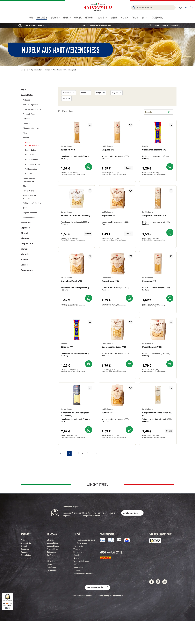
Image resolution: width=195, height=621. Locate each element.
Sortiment (26, 534)
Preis (65, 98)
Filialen (24, 259)
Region (115, 92)
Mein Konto (78, 546)
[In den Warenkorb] (88, 166)
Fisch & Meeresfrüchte (32, 109)
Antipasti (26, 100)
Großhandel (51, 555)
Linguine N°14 (67, 347)
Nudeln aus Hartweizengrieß (31, 143)
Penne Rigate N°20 (110, 281)
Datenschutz (78, 567)
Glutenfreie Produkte (31, 128)
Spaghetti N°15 (68, 150)
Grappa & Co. (27, 243)
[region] (97, 25)
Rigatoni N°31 (108, 215)
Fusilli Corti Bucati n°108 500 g (75, 215)
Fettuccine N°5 (149, 281)
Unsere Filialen (53, 543)
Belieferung (51, 567)
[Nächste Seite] (92, 453)
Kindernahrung (29, 217)
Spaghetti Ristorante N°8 (154, 150)
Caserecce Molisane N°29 (114, 347)
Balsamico (26, 222)
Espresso (25, 228)
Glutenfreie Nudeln (32, 164)
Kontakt (76, 555)
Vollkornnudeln (31, 169)
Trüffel (25, 208)
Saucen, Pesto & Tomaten (29, 197)
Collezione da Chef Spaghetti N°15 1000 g (75, 414)
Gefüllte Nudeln (31, 159)
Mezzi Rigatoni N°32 (151, 347)
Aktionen (25, 238)
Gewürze (26, 123)
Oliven (25, 186)
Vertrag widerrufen (95, 587)
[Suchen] (133, 7)
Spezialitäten (27, 95)
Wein (23, 89)
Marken (24, 249)
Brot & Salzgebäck (30, 105)
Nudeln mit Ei (30, 155)
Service (76, 534)
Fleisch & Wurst (29, 114)
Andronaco (52, 534)
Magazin (25, 254)
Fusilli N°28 (107, 412)
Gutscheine (51, 552)
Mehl (25, 133)
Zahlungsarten (79, 552)
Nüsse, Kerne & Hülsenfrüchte (29, 179)
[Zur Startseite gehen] (97, 7)
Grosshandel (27, 270)
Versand (76, 549)
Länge (99, 92)
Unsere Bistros (53, 546)
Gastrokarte (51, 570)
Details (128, 168)
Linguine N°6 (108, 150)
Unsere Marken (27, 558)
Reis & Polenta (29, 191)
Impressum (77, 570)
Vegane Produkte (30, 213)
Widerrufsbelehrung (81, 561)
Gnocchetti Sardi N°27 (71, 281)
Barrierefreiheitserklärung (83, 573)
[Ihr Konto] (186, 7)
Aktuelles (51, 561)
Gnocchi (28, 174)
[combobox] (156, 7)
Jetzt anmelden (130, 513)
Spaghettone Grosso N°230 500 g (157, 414)
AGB (75, 564)
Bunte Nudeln (30, 150)
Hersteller (67, 92)
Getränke (26, 119)
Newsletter (77, 558)
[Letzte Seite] (96, 453)
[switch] (7, 608)
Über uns (50, 540)
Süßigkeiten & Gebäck (32, 203)
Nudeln (26, 138)
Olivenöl (25, 233)
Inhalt (83, 92)
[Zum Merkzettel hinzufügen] (90, 125)
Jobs (49, 558)
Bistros (24, 265)
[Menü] (11, 594)
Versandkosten (80, 174)
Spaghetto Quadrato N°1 (154, 215)
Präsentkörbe (52, 549)
